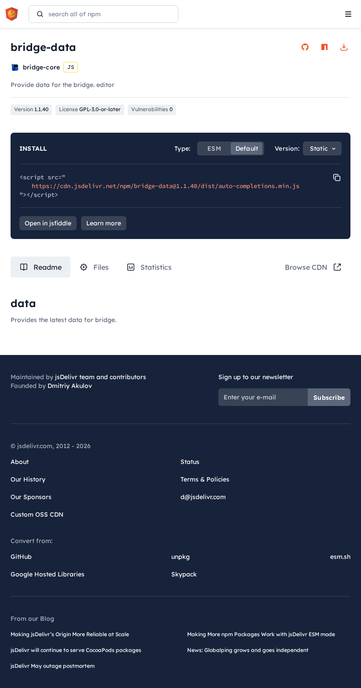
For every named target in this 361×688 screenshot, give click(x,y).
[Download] (344, 47)
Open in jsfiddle (48, 223)
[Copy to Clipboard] (337, 177)
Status (189, 462)
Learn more (103, 223)
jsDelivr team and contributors (100, 377)
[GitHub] (305, 47)
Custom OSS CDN (37, 514)
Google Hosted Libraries (48, 574)
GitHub (21, 557)
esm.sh (340, 557)
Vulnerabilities (152, 109)
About (20, 462)
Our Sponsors (31, 497)
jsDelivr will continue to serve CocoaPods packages (76, 650)
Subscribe (329, 398)
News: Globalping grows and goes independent (248, 650)
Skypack (184, 574)
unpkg (180, 557)
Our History (28, 479)
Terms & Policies (204, 479)
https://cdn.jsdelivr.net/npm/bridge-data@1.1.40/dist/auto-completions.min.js (165, 186)
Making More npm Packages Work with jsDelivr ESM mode (261, 634)
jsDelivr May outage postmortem (53, 666)
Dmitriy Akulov (70, 386)
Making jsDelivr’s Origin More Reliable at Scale (70, 634)
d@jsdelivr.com (203, 497)
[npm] (324, 47)
